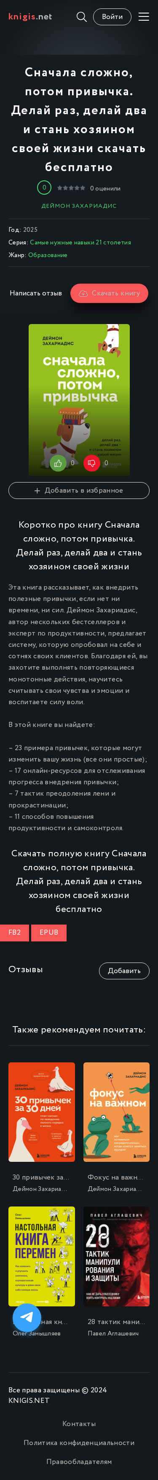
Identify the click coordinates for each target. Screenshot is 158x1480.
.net (30, 17)
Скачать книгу (115, 293)
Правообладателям (79, 1462)
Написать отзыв (36, 293)
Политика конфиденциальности (79, 1443)
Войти (112, 17)
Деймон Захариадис (79, 206)
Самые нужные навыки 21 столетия (80, 242)
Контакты (79, 1424)
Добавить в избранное (84, 490)
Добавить (124, 971)
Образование (48, 255)
